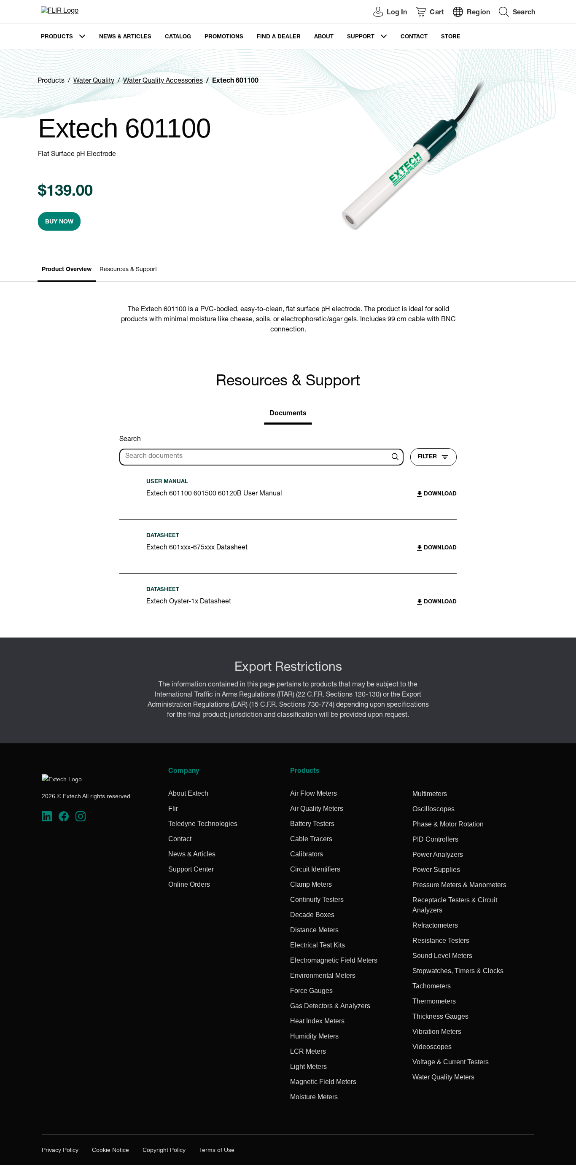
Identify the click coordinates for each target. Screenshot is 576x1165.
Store (450, 37)
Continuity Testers (317, 899)
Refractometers (435, 925)
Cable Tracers (311, 838)
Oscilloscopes (433, 809)
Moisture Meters (314, 1096)
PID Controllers (435, 839)
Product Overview (67, 270)
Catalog (178, 37)
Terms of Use (216, 1149)
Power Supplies (436, 869)
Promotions (224, 37)
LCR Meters (308, 1051)
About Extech (188, 793)
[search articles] (396, 457)
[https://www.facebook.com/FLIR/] (64, 816)
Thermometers (434, 1001)
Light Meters (308, 1066)
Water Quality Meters (443, 1077)
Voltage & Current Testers (450, 1061)
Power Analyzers (437, 854)
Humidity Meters (314, 1036)
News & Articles (125, 37)
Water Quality (93, 81)
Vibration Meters (436, 1031)
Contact (414, 37)
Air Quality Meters (316, 808)
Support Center (191, 869)
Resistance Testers (440, 940)
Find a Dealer (279, 37)
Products (57, 37)
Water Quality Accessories (163, 81)
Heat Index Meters (317, 1021)
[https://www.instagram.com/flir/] (80, 816)
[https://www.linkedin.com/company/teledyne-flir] (47, 816)
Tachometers (431, 986)
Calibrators (306, 854)
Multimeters (429, 793)
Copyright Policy (164, 1149)
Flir (173, 808)
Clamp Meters (311, 884)
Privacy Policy (60, 1149)
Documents (288, 414)
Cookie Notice (110, 1149)
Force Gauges (311, 990)
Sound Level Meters (442, 955)
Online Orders (189, 884)
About (324, 37)
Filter (427, 457)
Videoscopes (432, 1046)
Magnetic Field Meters (323, 1081)
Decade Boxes (312, 914)
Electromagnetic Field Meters (333, 960)
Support (360, 37)
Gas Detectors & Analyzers (330, 1005)
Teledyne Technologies (202, 823)
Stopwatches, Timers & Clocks (457, 970)
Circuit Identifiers (315, 869)
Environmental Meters (322, 975)
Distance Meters (314, 930)
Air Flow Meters (313, 793)
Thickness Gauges (440, 1016)
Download (439, 494)
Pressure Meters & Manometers (459, 884)
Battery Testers (312, 823)
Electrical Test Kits (317, 945)
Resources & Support (128, 270)
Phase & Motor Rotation (448, 824)
